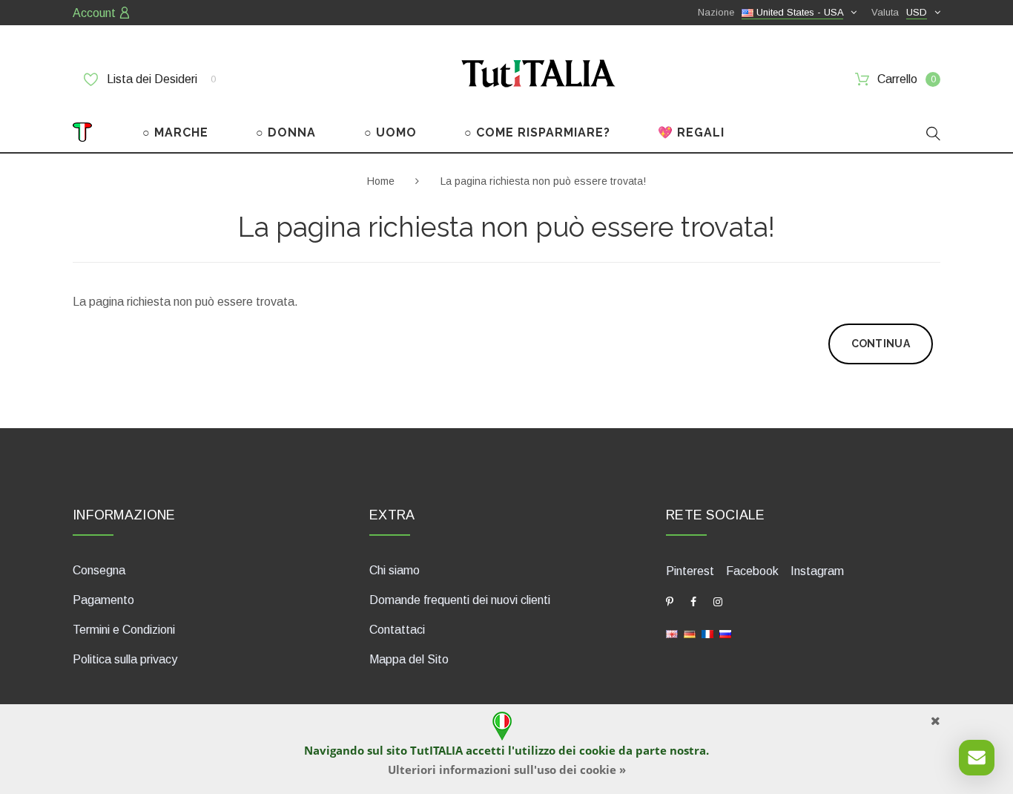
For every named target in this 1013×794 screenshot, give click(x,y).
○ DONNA (286, 132)
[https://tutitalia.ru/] (725, 633)
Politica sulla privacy (125, 659)
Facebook (752, 571)
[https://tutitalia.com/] (672, 633)
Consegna (99, 570)
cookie (597, 750)
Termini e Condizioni (124, 629)
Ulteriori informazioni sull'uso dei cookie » (507, 769)
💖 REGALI (691, 132)
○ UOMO (390, 132)
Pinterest (690, 571)
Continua (880, 344)
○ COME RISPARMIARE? (537, 132)
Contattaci (397, 629)
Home (381, 181)
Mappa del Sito (409, 659)
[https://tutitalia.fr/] (707, 633)
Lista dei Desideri (160, 79)
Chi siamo (394, 570)
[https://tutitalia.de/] (690, 633)
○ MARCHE (175, 132)
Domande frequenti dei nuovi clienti (459, 600)
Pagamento (103, 600)
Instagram (817, 571)
